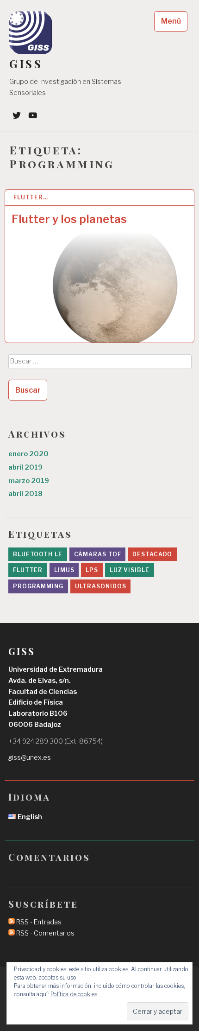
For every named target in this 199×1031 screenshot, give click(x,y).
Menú (171, 21)
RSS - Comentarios (45, 933)
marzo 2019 (28, 481)
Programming (38, 586)
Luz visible (129, 569)
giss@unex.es (29, 757)
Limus (64, 569)
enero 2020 (28, 454)
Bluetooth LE (37, 554)
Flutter (28, 569)
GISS (26, 63)
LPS (92, 569)
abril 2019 (25, 467)
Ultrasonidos (100, 586)
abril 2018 (25, 494)
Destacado (152, 554)
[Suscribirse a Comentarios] (11, 933)
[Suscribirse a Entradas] (11, 922)
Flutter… (30, 197)
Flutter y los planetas (69, 219)
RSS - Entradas (39, 922)
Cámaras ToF (97, 554)
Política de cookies (73, 994)
